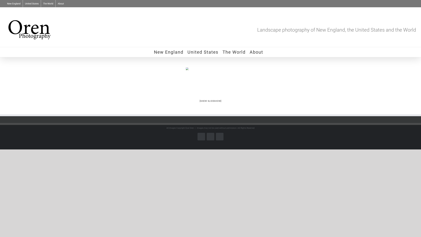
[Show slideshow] (210, 101)
